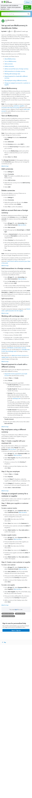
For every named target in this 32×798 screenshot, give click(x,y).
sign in (16, 609)
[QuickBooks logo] (8, 2)
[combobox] (15, 14)
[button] (2, 2)
